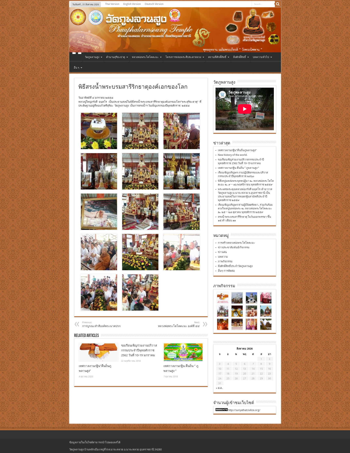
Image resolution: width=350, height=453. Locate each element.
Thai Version (112, 3)
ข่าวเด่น (222, 252)
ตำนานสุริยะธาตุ (115, 57)
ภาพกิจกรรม (225, 261)
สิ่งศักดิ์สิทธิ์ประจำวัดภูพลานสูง (235, 266)
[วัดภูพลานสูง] (175, 29)
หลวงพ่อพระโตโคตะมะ (145, 57)
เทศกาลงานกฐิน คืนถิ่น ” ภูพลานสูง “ (238, 167)
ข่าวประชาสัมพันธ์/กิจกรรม (234, 247)
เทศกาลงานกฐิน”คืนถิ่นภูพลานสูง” (237, 150)
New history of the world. (232, 154)
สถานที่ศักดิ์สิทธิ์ (217, 57)
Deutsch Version (154, 3)
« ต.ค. (219, 388)
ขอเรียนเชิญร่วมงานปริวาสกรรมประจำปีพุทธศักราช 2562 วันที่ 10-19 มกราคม (139, 350)
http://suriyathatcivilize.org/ (244, 410)
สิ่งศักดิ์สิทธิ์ (239, 57)
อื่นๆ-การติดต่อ (226, 270)
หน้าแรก (76, 57)
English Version (132, 3)
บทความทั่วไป (261, 57)
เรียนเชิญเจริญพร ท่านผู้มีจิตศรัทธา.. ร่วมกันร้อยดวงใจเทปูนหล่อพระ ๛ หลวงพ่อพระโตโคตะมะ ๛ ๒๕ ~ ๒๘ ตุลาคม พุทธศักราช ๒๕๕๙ (245, 208)
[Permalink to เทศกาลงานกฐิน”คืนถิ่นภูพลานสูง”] (98, 352)
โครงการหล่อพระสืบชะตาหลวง (183, 57)
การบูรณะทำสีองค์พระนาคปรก (101, 324)
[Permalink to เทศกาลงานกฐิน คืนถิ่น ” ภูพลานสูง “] (183, 352)
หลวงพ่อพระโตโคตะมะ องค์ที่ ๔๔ (179, 324)
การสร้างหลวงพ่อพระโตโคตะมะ (236, 242)
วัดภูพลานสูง (92, 57)
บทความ (223, 256)
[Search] (278, 4)
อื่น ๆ (76, 67)
